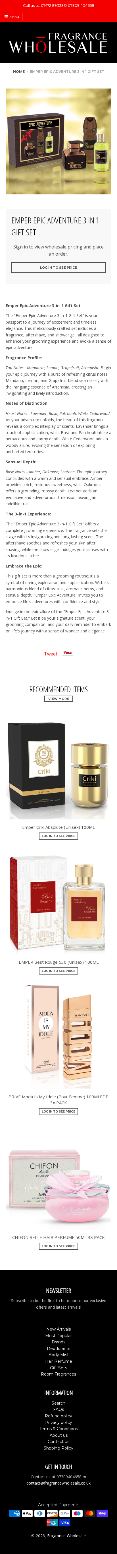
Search (58, 1403)
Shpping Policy (58, 1448)
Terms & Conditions (58, 1428)
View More (58, 699)
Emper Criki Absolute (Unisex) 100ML (58, 827)
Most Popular (58, 1335)
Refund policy (58, 1416)
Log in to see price (58, 268)
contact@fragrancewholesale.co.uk (58, 1483)
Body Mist (59, 1354)
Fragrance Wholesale (66, 1535)
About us (59, 1435)
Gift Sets (58, 1367)
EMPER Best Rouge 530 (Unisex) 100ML (59, 962)
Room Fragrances (58, 1374)
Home (19, 71)
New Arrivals (58, 1329)
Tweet (50, 654)
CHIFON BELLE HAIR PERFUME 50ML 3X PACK (58, 1237)
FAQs (58, 1409)
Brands (58, 1342)
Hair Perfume (58, 1361)
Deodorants (58, 1348)
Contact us (58, 1441)
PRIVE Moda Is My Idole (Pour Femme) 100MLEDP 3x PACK (58, 1099)
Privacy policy (58, 1422)
